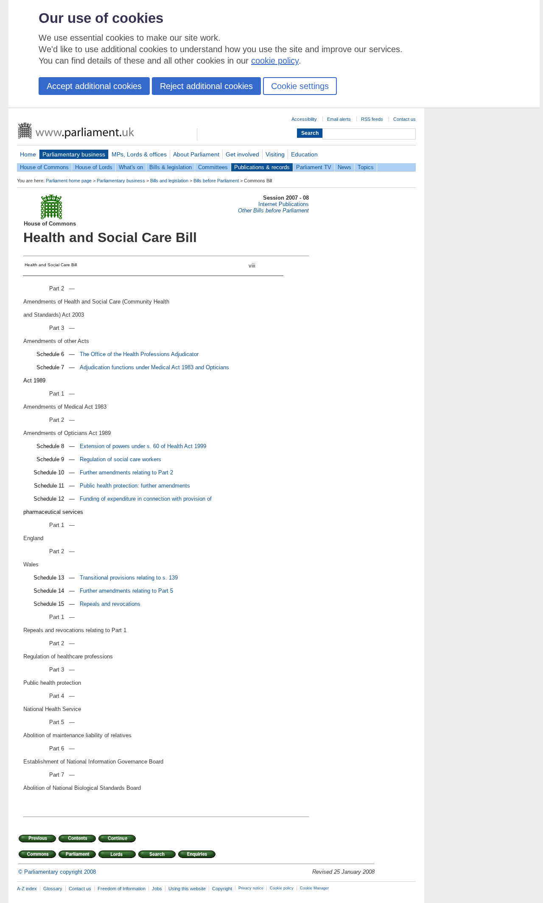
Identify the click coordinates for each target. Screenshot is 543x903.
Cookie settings (300, 86)
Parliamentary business (73, 154)
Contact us (404, 119)
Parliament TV (313, 167)
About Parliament (196, 154)
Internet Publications (283, 204)
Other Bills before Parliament (273, 210)
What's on (131, 167)
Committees (213, 167)
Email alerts (339, 119)
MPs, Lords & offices (139, 154)
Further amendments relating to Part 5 (126, 591)
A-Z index (27, 888)
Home (28, 154)
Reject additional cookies (206, 86)
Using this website (187, 888)
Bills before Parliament (216, 180)
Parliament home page (69, 180)
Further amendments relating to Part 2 (126, 472)
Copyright (222, 888)
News (344, 167)
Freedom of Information (122, 888)
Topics (366, 167)
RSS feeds (372, 119)
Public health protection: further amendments (135, 485)
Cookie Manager (314, 888)
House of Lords (93, 167)
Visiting (275, 154)
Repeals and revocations (110, 604)
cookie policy (275, 60)
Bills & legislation (170, 167)
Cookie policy (282, 888)
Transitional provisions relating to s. (124, 577)
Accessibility (304, 119)
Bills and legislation (169, 180)
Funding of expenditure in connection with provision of (146, 499)
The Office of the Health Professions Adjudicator (139, 354)
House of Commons (44, 167)
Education (304, 154)
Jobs (157, 888)
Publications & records (262, 167)
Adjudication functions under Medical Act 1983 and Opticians (154, 367)
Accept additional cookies (94, 86)
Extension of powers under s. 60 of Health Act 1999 (143, 446)
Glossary (52, 888)
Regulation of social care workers (120, 459)
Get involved (242, 154)
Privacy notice (250, 888)
